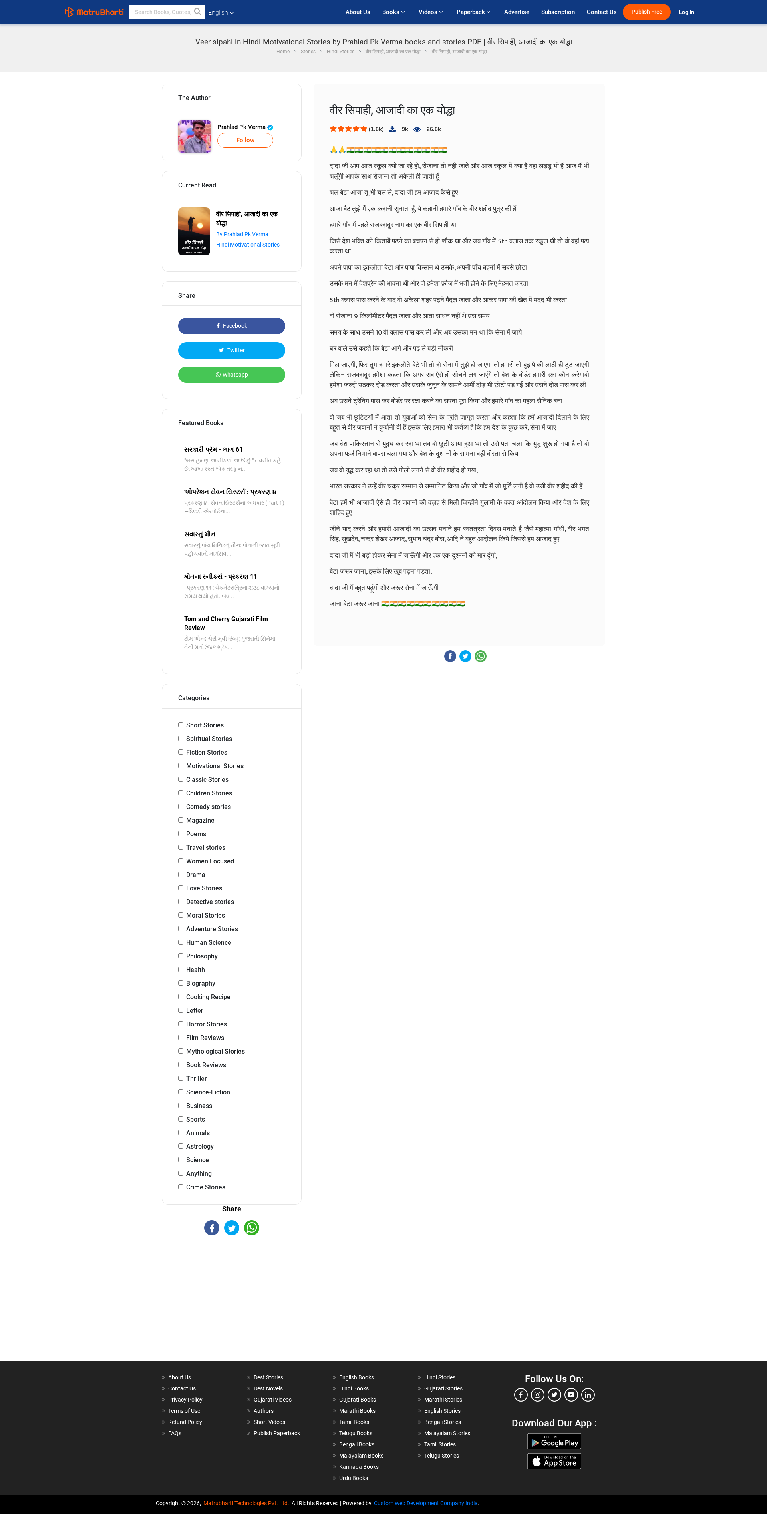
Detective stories (210, 902)
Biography (200, 983)
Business (199, 1106)
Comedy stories (208, 807)
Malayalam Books (361, 1455)
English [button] (218, 12)
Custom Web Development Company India (426, 1503)
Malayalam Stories (447, 1433)
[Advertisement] (232, 1305)
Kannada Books (359, 1467)
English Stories (442, 1411)
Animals (198, 1133)
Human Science (208, 942)
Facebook (234, 326)
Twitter (235, 350)
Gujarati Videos (273, 1399)
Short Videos (269, 1422)
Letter (194, 1010)
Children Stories (209, 793)
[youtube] (571, 1395)
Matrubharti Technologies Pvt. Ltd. (247, 1503)
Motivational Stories (215, 766)
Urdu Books (353, 1478)
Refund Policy (185, 1422)
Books (391, 12)
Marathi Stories (443, 1399)
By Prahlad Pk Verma (242, 234)
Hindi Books (354, 1388)
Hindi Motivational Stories (248, 244)
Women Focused (210, 861)
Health (195, 970)
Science (197, 1160)
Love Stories (204, 888)
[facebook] (521, 1395)
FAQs (174, 1433)
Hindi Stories (439, 1377)
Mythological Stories (215, 1051)
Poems (196, 834)
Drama (195, 875)
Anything (199, 1173)
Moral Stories (205, 915)
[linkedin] (588, 1395)
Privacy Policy (185, 1399)
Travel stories (205, 847)
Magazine (200, 820)
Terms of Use (184, 1411)
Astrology (200, 1146)
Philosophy (202, 956)
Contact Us (602, 12)
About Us (358, 12)
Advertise (516, 12)
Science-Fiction (208, 1092)
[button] (198, 12)
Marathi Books (357, 1411)
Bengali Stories (442, 1422)
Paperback (472, 12)
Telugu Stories (441, 1455)
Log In (687, 12)
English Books (356, 1377)
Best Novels (268, 1388)
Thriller (196, 1078)
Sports (195, 1119)
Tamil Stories (440, 1444)
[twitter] (554, 1395)
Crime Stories (205, 1187)
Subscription (558, 12)
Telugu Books (355, 1433)
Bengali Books (356, 1444)
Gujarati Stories (443, 1388)
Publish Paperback (277, 1433)
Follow (245, 140)
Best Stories (268, 1377)
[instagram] (537, 1395)
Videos (429, 12)
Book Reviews (206, 1065)
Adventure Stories (212, 929)
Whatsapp (235, 374)
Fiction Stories (206, 752)
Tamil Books (354, 1422)
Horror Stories (206, 1024)
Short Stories (205, 725)
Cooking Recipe (208, 997)
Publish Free (647, 12)
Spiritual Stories (209, 739)
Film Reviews (205, 1038)
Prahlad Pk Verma (242, 127)
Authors (264, 1411)
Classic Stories (207, 779)
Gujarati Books (357, 1399)
